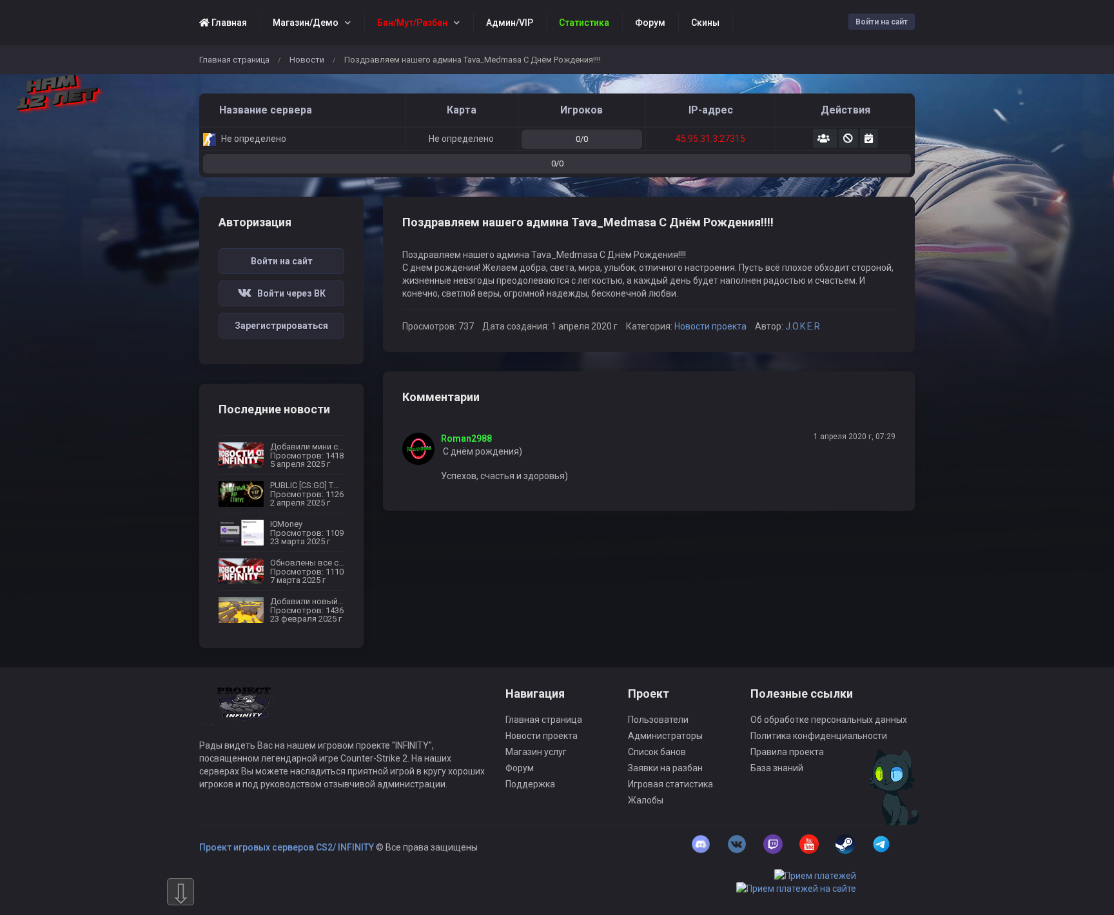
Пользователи (658, 719)
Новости (306, 59)
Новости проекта (710, 326)
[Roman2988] (421, 449)
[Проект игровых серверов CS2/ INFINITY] (244, 712)
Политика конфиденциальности (818, 736)
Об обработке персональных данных (828, 719)
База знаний (776, 768)
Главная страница (234, 59)
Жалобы (645, 800)
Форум (519, 768)
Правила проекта (787, 752)
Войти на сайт (881, 21)
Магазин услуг (536, 752)
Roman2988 (466, 438)
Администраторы (665, 736)
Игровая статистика (670, 784)
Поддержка (530, 784)
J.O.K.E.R (802, 326)
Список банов (657, 752)
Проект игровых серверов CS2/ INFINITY (286, 847)
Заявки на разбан (665, 768)
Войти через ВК (288, 293)
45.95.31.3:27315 (710, 138)
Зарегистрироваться (281, 325)
